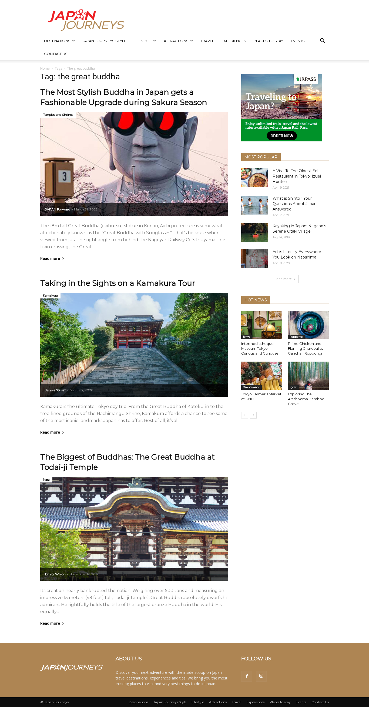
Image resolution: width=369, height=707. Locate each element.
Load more (283, 279)
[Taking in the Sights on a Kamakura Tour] (134, 345)
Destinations (57, 41)
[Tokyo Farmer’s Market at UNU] (261, 376)
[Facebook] (246, 676)
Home (45, 68)
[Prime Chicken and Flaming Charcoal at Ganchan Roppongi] (308, 325)
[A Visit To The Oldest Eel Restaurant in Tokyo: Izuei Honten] (254, 177)
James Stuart (55, 390)
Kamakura (50, 295)
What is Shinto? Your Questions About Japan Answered (295, 204)
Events (298, 41)
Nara (46, 479)
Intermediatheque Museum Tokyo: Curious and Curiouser (261, 348)
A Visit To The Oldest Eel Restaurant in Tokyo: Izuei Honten (297, 176)
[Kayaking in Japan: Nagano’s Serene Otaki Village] (254, 232)
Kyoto (293, 387)
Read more (50, 259)
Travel (207, 41)
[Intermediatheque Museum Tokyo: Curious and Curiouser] (261, 325)
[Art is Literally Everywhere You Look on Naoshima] (254, 258)
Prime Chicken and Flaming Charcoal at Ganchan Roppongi (305, 348)
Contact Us (56, 54)
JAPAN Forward (57, 209)
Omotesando (251, 387)
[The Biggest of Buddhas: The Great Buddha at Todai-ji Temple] (134, 529)
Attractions (176, 41)
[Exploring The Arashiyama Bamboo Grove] (308, 376)
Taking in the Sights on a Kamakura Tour (117, 283)
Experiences (234, 41)
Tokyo (246, 336)
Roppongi (296, 336)
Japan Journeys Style (104, 41)
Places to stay (268, 41)
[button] (322, 41)
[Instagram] (261, 676)
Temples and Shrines (58, 115)
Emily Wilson (55, 574)
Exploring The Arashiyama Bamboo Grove (306, 399)
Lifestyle (143, 41)
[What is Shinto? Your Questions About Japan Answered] (254, 205)
